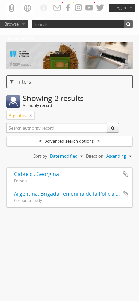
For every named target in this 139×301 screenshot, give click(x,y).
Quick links (44, 8)
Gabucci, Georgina (36, 174)
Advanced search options (69, 141)
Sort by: (40, 156)
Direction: (95, 156)
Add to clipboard (126, 174)
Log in (120, 8)
